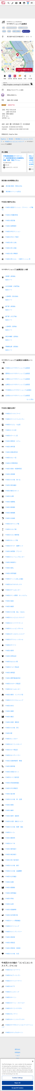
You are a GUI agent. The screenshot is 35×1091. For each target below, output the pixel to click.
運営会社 (17, 1049)
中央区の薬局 (9, 650)
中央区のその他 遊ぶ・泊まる (14, 612)
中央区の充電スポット (12, 771)
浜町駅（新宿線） (17, 31)
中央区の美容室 (10, 937)
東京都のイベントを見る (13, 191)
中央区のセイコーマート (12, 969)
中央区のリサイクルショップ (14, 700)
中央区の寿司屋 (10, 446)
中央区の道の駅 (10, 793)
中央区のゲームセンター (12, 590)
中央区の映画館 (10, 507)
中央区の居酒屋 (10, 474)
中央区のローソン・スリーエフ (14, 1003)
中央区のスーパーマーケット (14, 623)
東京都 (4, 31)
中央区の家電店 (10, 672)
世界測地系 (16, 124)
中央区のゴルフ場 (10, 529)
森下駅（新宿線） (10, 306)
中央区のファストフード (12, 413)
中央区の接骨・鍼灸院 (12, 816)
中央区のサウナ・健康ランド (14, 545)
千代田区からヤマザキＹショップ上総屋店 (18, 390)
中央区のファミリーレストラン (14, 419)
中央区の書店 (9, 716)
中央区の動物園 (10, 512)
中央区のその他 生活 (12, 953)
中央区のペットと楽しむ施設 (14, 579)
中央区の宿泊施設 (10, 485)
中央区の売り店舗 (10, 248)
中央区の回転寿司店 (11, 452)
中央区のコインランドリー (13, 931)
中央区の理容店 (10, 942)
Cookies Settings (17, 1078)
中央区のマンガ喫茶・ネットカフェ (16, 595)
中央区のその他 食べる (12, 479)
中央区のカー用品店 (11, 749)
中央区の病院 (9, 805)
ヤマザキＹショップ (23, 27)
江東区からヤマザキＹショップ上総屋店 (17, 379)
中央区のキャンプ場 (11, 540)
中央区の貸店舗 (10, 220)
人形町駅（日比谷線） (12, 296)
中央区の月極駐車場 (11, 215)
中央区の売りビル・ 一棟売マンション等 (17, 259)
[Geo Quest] (28, 3)
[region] (17, 56)
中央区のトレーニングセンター (14, 557)
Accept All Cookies (17, 1088)
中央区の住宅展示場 (11, 915)
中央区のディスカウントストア (14, 634)
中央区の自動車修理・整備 (13, 760)
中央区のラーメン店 (11, 435)
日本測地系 (26, 124)
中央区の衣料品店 (10, 656)
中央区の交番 (9, 882)
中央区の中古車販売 (11, 788)
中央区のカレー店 (10, 457)
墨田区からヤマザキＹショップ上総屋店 (17, 373)
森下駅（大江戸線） (11, 316)
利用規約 (17, 1052)
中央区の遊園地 (10, 501)
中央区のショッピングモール (14, 628)
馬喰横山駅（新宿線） (12, 346)
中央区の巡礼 (9, 568)
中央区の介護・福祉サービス (14, 821)
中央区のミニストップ (12, 991)
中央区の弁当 (9, 705)
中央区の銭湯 (9, 606)
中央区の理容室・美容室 (12, 948)
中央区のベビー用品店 (12, 667)
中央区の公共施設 (10, 876)
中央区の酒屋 (9, 711)
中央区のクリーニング (12, 926)
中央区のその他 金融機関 (13, 871)
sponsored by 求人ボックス (27, 152)
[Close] (33, 1061)
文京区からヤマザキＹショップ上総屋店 (17, 395)
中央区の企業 (9, 904)
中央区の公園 (9, 496)
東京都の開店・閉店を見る (13, 186)
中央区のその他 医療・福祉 (14, 827)
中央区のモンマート (11, 1014)
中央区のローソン (10, 997)
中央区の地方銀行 (10, 854)
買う (4, 27)
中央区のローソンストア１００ (14, 1019)
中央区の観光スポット (12, 490)
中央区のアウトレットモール (14, 639)
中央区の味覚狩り (10, 562)
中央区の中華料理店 (11, 463)
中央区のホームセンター (12, 689)
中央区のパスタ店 (10, 430)
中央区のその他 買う (12, 727)
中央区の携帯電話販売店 (12, 678)
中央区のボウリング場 (12, 523)
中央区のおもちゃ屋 (11, 661)
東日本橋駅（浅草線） (12, 336)
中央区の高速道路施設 (12, 782)
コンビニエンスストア (11, 27)
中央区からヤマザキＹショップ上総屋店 (17, 368)
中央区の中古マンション (12, 231)
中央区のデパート (10, 645)
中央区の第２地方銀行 (12, 860)
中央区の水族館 (10, 518)
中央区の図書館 (10, 887)
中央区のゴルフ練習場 (12, 534)
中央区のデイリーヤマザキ (13, 1008)
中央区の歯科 (9, 810)
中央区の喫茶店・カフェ (12, 441)
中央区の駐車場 (10, 766)
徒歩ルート (8, 279)
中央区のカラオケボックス (13, 584)
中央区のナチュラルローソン (14, 1032)
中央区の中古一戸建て (12, 237)
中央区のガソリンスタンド (13, 744)
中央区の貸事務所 (10, 226)
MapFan (3, 139)
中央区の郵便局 (10, 838)
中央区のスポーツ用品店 (12, 683)
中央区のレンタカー (11, 738)
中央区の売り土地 (10, 242)
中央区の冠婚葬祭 (10, 909)
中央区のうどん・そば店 (12, 424)
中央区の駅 (8, 733)
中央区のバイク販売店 (12, 777)
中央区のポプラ (10, 986)
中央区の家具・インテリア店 (14, 694)
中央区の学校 (9, 898)
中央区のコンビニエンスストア (14, 141)
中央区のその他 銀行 (12, 865)
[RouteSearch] (12, 3)
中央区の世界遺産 (10, 573)
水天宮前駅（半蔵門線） (12, 286)
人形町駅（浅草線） (11, 326)
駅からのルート (26, 31)
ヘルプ (17, 1055)
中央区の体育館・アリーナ (13, 551)
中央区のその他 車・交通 (13, 799)
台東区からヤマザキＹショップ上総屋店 (17, 384)
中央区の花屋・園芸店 (12, 722)
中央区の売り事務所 (11, 253)
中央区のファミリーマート (13, 980)
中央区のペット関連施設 (12, 920)
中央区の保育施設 (10, 893)
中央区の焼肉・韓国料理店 (13, 468)
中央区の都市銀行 (10, 849)
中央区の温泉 (9, 601)
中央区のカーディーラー (12, 755)
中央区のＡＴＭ (10, 843)
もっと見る (30, 399)
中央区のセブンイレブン (12, 975)
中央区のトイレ (10, 832)
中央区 (9, 31)
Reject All (17, 1083)
